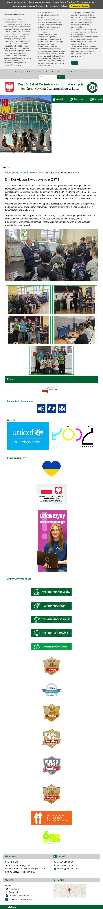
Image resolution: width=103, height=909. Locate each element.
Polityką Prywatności (68, 2)
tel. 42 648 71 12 (65, 865)
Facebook (13, 892)
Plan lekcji (97, 99)
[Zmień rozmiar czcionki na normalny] (46, 72)
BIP (10, 886)
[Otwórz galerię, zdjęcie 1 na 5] (28, 300)
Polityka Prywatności (18, 896)
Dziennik (59, 99)
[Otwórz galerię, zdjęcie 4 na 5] (75, 330)
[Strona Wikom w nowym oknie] (11, 907)
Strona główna (20, 71)
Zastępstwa (78, 99)
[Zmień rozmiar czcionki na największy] (58, 72)
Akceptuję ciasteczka (79, 6)
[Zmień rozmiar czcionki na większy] (52, 72)
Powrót (10, 379)
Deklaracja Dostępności (20, 899)
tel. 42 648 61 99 (65, 862)
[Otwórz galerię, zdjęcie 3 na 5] (28, 330)
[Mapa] (70, 891)
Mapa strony (32, 71)
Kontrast (67, 71)
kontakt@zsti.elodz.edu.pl (69, 869)
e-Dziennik (13, 889)
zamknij (75, 63)
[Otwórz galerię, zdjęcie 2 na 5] (75, 300)
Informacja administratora (80, 71)
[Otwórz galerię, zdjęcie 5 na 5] (51, 360)
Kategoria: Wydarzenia (32, 173)
